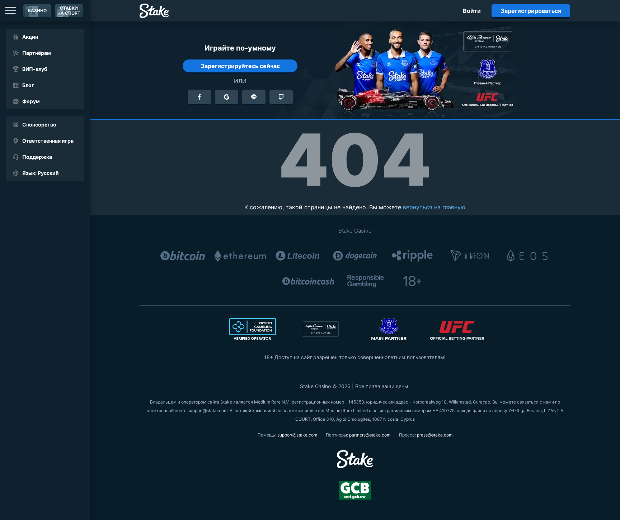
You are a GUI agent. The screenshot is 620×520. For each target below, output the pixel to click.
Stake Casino (355, 230)
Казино (37, 10)
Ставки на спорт (68, 10)
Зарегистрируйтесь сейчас (240, 66)
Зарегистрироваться (531, 10)
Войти (472, 10)
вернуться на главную (434, 207)
